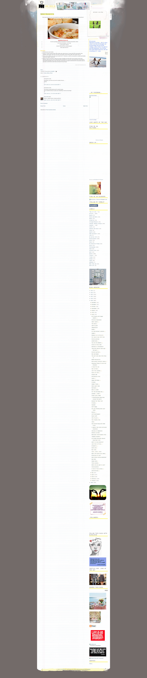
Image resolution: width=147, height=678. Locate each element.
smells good (95, 325)
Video (90, 260)
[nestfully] (92, 644)
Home (46, 6)
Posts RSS (52, 6)
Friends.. (94, 403)
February (94, 478)
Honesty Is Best (96, 432)
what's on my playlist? (97, 442)
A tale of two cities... (98, 468)
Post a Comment (44, 103)
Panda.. (93, 329)
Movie (90, 240)
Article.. (91, 213)
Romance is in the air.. (98, 335)
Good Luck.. (95, 447)
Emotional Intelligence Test (99, 434)
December (94, 302)
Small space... (95, 321)
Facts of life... (96, 372)
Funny (90, 230)
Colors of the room (96, 344)
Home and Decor (93, 233)
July (93, 312)
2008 (92, 482)
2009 (92, 300)
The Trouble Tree (96, 419)
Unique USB (94, 374)
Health (91, 232)
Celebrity (91, 220)
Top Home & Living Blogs (95, 645)
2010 (92, 298)
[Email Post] (56, 71)
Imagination (95, 327)
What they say (92, 263)
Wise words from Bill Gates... (99, 361)
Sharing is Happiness (97, 431)
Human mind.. (95, 461)
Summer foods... (96, 384)
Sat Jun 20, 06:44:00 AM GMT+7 (52, 84)
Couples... (92, 225)
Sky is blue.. (95, 368)
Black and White (93, 217)
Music (90, 242)
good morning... (96, 470)
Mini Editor (96, 179)
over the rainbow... (97, 370)
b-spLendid (63, 669)
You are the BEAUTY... (97, 342)
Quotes (91, 253)
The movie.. (95, 323)
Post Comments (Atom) (51, 109)
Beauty (91, 215)
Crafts (91, 227)
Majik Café (94, 416)
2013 (92, 292)
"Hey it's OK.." (93, 212)
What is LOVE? (95, 389)
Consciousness (95, 466)
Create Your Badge (92, 119)
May (93, 472)
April (93, 474)
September (94, 308)
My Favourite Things (94, 243)
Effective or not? (96, 455)
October (94, 306)
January (94, 480)
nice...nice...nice (96, 451)
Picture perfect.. (96, 352)
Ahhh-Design (77, 669)
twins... (94, 378)
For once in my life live (98, 337)
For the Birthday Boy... (98, 391)
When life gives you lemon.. (99, 453)
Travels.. (91, 255)
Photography (92, 247)
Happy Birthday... (96, 380)
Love (90, 235)
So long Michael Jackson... (99, 331)
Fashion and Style (93, 228)
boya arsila (46, 96)
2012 (92, 294)
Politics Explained (96, 320)
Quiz (90, 252)
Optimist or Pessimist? (97, 346)
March (93, 476)
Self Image (94, 406)
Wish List (91, 265)
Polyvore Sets (92, 250)
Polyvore (101, 179)
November (94, 304)
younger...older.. (96, 393)
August (94, 310)
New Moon (94, 459)
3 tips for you (95, 367)
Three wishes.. (95, 463)
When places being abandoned (99, 457)
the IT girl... (95, 418)
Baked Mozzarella (47, 14)
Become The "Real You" (97, 401)
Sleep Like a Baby (96, 395)
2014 (92, 290)
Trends (91, 257)
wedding (91, 262)
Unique (91, 258)
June (93, 314)
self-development (96, 414)
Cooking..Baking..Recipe (47, 73)
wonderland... (95, 341)
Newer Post (43, 106)
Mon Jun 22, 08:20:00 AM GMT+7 (52, 100)
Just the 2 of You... (97, 444)
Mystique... (95, 387)
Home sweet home (96, 386)
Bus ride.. (94, 449)
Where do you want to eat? (98, 465)
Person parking (95, 339)
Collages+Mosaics (93, 222)
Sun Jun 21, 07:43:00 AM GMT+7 (52, 93)
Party (90, 245)
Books (90, 218)
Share (42, 69)
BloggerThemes (86, 669)
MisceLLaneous (92, 238)
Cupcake (93, 404)
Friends (93, 382)
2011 (92, 296)
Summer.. (94, 333)
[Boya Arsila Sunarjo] (94, 118)
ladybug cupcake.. (96, 436)
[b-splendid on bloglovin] (95, 555)
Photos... (94, 412)
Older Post (85, 106)
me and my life (93, 237)
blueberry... (95, 446)
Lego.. (93, 421)
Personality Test (96, 376)
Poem (90, 248)
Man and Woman (95, 354)
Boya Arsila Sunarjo (93, 95)
